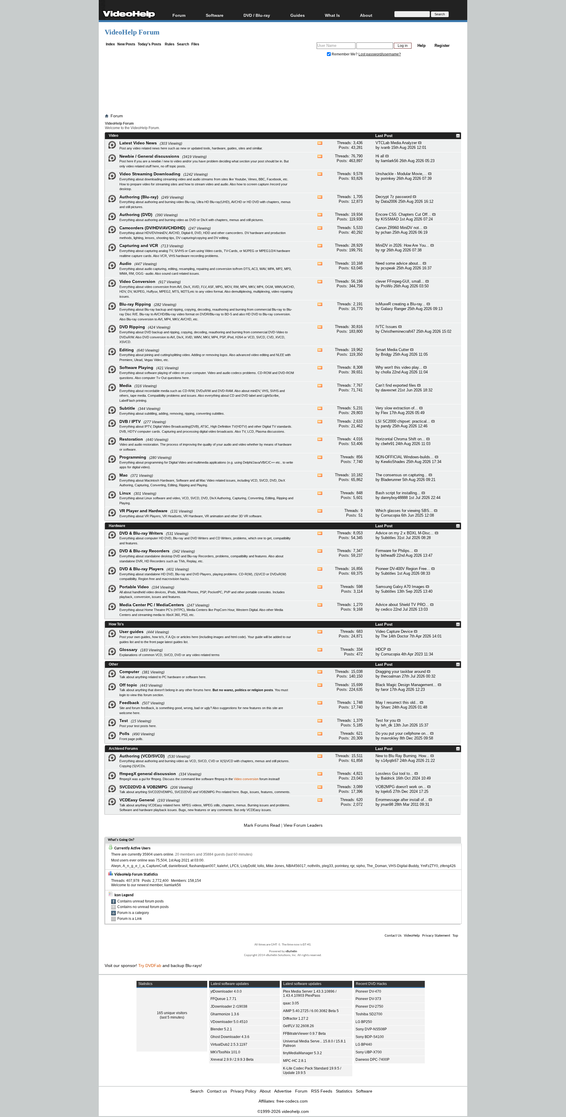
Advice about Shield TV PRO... (402, 604)
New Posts (126, 44)
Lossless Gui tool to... (394, 773)
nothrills (313, 866)
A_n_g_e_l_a (133, 866)
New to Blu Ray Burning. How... (402, 756)
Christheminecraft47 (398, 331)
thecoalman (391, 676)
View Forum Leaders (303, 825)
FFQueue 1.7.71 (223, 999)
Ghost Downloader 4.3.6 (229, 1037)
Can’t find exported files (396, 385)
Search (183, 44)
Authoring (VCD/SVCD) (142, 756)
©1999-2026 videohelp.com (283, 1111)
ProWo (386, 286)
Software (214, 15)
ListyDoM (248, 866)
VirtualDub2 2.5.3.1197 (228, 1044)
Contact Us (393, 936)
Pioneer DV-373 (368, 999)
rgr (383, 250)
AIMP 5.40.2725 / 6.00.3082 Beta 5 (311, 1011)
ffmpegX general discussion (147, 773)
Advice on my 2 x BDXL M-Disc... (405, 533)
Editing (126, 349)
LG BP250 (364, 1022)
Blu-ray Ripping (135, 304)
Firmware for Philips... (394, 550)
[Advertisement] (283, 86)
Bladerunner (391, 479)
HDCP (381, 649)
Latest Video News (138, 143)
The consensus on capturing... (401, 475)
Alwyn (116, 866)
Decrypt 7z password (394, 197)
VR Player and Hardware (143, 510)
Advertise (283, 1091)
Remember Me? (344, 54)
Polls (124, 733)
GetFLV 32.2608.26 (298, 1026)
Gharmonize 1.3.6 (224, 1014)
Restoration (131, 439)
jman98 (387, 804)
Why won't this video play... (399, 367)
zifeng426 (448, 866)
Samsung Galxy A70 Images (400, 586)
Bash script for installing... (398, 493)
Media (125, 385)
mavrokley (390, 738)
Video (113, 136)
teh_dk (386, 725)
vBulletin (291, 951)
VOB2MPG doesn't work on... (401, 787)
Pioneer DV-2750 (369, 1006)
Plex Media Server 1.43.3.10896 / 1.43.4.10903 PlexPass (309, 993)
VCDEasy (253, 810)
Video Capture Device (394, 631)
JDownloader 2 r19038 (228, 1006)
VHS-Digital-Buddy (404, 866)
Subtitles (388, 538)
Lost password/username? (379, 54)
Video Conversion (137, 281)
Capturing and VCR (138, 245)
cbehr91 (387, 443)
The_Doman (377, 866)
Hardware (117, 526)
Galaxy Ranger (393, 309)
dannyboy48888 (394, 497)
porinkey (388, 178)
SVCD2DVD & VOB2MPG (143, 787)
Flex (384, 413)
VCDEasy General (136, 800)
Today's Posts (149, 44)
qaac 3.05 (291, 1003)
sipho (360, 866)
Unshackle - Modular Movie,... (401, 174)
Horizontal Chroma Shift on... (400, 439)
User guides (131, 631)
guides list (126, 642)
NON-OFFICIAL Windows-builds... (405, 457)
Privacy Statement (436, 936)
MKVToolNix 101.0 (225, 1052)
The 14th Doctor (394, 636)
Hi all (380, 156)
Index (110, 44)
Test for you (386, 720)
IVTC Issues (386, 326)
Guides (297, 15)
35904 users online (157, 854)
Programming (132, 457)
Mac (123, 475)
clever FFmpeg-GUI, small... (400, 281)
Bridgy (386, 354)
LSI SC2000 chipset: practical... (403, 421)
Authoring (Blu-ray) (138, 197)
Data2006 (389, 201)
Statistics (344, 1091)
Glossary (128, 649)
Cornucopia (390, 515)
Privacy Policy (243, 1091)
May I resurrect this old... (397, 702)
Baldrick (388, 778)
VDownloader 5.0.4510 (229, 1022)
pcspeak (388, 268)
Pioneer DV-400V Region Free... (403, 568)
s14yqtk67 (390, 760)
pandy (386, 426)
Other (113, 664)
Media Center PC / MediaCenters (151, 604)
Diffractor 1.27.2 (295, 1018)
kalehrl (222, 866)
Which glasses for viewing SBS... (404, 510)
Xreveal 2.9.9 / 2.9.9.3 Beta (232, 1059)
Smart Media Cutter (392, 349)
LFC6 (234, 866)
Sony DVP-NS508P (371, 1029)
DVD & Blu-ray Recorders (144, 550)
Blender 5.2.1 (221, 1029)
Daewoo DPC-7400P (372, 1059)
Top (455, 936)
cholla (386, 372)
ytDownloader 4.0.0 (226, 991)
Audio (125, 263)
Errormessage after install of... (401, 800)
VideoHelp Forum (132, 32)
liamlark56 (389, 161)
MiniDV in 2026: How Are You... (402, 245)
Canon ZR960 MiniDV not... (399, 227)
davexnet (388, 390)
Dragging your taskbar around (401, 671)
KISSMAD (390, 219)
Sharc (386, 707)
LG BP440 (364, 1044)
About (265, 1091)
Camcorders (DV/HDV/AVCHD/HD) (152, 227)
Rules (170, 44)
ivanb (385, 147)
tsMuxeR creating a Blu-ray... (400, 304)
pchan (386, 232)
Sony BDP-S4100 (370, 1037)
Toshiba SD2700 (369, 1014)
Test (123, 720)
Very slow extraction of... (397, 408)
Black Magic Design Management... (406, 685)
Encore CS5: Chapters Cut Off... (403, 214)
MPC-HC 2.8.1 (294, 1061)
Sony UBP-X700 (369, 1052)
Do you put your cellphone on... (402, 733)
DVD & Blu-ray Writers (141, 533)
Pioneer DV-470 (368, 991)
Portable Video (134, 586)
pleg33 (327, 866)
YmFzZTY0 (429, 866)
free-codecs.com (292, 1101)
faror (385, 689)
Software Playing (136, 367)
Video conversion (246, 779)
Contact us (217, 1091)
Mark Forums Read (262, 825)
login (122, 695)
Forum (178, 15)
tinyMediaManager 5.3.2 (302, 1053)
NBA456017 (296, 866)
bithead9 (388, 555)
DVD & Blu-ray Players (141, 568)
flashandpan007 (202, 866)
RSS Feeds (321, 1091)
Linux (125, 493)
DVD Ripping (132, 326)
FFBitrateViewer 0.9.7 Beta (304, 1034)
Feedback (129, 702)
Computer (129, 671)
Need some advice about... (399, 263)
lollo (260, 866)
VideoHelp (412, 936)
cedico (386, 609)
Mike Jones (275, 866)
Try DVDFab (149, 965)
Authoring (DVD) (135, 214)
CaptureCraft (156, 866)
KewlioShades (393, 461)
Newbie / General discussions (149, 156)
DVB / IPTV (130, 421)
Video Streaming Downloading (149, 174)
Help (421, 45)
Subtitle (127, 408)
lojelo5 (386, 791)
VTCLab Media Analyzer (396, 143)
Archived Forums (123, 749)
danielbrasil (178, 866)
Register (442, 45)
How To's (116, 624)
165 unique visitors (172, 1013)
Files (195, 44)
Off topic (128, 685)
